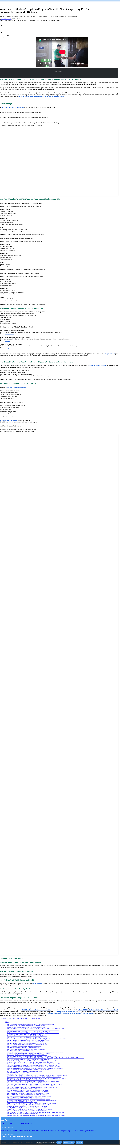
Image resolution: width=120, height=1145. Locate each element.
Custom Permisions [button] (68, 1142)
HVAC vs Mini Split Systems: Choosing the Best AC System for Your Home (27, 1037)
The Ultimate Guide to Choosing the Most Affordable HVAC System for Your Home (29, 1105)
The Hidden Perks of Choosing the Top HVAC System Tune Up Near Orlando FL (28, 1059)
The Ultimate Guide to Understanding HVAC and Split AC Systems (24, 1046)
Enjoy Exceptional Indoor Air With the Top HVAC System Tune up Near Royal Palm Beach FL (32, 1103)
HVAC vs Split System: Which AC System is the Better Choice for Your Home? (27, 1090)
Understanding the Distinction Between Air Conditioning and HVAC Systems (27, 1055)
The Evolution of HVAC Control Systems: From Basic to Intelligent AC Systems (28, 1093)
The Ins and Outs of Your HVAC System (17, 1074)
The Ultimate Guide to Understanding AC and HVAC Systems (23, 1097)
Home (5, 1021)
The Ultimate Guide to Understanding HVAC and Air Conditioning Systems (27, 1036)
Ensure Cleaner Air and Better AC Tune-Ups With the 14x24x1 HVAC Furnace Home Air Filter (32, 1087)
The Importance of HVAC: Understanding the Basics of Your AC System (26, 1025)
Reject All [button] (79, 1142)
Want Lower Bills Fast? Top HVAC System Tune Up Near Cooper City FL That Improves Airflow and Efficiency (36, 1078)
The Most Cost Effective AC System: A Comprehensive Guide (23, 1047)
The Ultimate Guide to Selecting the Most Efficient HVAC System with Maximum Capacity (31, 1024)
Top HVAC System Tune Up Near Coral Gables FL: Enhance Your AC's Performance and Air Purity (33, 1030)
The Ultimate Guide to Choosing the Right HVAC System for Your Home (26, 1049)
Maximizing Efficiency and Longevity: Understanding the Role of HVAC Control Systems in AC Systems (34, 1084)
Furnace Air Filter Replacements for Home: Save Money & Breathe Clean (26, 1027)
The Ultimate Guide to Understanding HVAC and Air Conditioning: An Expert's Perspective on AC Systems (35, 1063)
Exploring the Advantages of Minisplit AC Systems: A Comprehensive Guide (27, 1106)
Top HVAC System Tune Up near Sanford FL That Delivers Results (24, 1071)
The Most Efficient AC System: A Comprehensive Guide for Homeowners (26, 1043)
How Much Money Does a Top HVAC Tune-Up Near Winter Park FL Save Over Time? (30, 1062)
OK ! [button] (59, 1142)
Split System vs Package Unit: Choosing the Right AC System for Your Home (27, 1094)
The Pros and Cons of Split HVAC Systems (18, 1072)
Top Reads (6, 1022)
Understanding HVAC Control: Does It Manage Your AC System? (24, 1034)
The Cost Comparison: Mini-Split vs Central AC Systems (22, 1102)
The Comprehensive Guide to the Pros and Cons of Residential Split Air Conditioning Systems (31, 1056)
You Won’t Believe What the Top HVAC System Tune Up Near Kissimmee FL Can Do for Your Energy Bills (35, 1028)
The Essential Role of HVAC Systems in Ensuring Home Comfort (24, 1088)
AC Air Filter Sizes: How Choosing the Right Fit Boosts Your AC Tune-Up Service (28, 1099)
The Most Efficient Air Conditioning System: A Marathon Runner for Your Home (28, 1040)
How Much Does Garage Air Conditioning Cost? (20, 1050)
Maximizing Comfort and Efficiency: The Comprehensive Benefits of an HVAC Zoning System (32, 1065)
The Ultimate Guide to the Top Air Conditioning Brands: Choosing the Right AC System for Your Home (34, 1077)
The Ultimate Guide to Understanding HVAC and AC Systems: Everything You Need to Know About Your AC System (38, 1039)
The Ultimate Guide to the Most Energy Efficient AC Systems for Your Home (27, 1044)
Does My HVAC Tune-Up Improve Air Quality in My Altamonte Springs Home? (28, 1107)
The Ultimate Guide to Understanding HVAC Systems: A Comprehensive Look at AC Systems (31, 1085)
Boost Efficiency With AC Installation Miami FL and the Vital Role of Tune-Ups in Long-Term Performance (35, 1068)
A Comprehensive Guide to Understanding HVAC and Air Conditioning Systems (28, 1083)
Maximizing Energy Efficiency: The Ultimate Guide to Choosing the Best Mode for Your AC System (33, 1081)
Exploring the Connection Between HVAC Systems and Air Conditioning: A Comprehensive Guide (33, 1033)
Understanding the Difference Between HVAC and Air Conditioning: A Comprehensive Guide (31, 1100)
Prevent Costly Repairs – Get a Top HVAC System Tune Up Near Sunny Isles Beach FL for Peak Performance (35, 1112)
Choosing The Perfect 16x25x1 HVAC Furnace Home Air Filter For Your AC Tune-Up (29, 1109)
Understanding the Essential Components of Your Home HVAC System (25, 1041)
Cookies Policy (51, 1142)
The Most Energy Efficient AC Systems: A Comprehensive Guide (24, 1113)
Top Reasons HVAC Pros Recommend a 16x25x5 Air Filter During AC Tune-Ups (28, 1031)
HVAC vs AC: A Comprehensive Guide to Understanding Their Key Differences (28, 1091)
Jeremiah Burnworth (6, 19)
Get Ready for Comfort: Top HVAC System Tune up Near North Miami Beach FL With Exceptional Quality (35, 1052)
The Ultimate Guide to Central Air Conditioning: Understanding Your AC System (28, 1069)
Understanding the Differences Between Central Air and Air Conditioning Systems (28, 1053)
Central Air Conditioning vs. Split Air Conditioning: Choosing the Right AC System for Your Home (33, 1061)
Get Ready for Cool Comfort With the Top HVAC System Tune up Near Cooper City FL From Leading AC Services (37, 1075)
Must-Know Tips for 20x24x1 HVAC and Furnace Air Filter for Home (25, 1080)
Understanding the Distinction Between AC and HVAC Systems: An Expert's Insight (29, 1096)
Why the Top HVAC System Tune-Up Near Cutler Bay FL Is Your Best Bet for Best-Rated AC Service (33, 1066)
